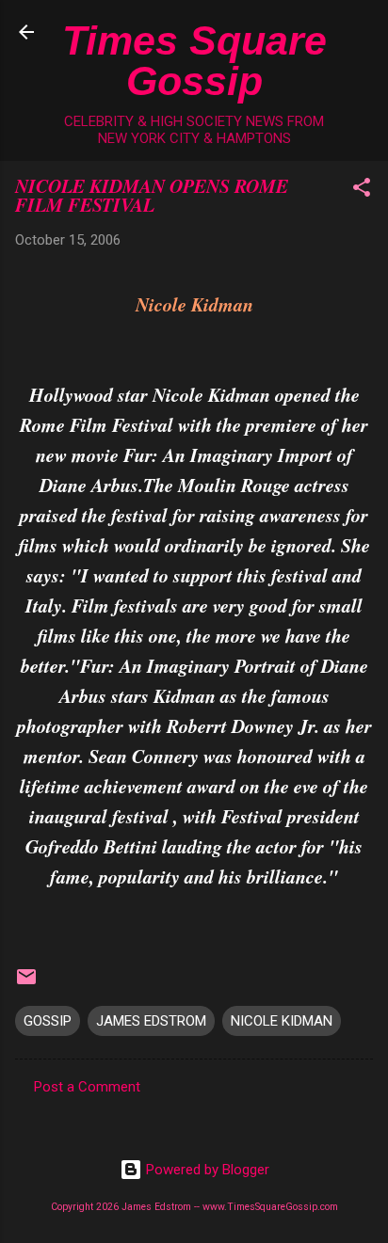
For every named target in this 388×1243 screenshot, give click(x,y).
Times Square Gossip (194, 61)
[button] (361, 190)
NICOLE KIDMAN (281, 1020)
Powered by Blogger (205, 1169)
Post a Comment (87, 1086)
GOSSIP (48, 1020)
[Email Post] (26, 983)
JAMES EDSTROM (151, 1020)
